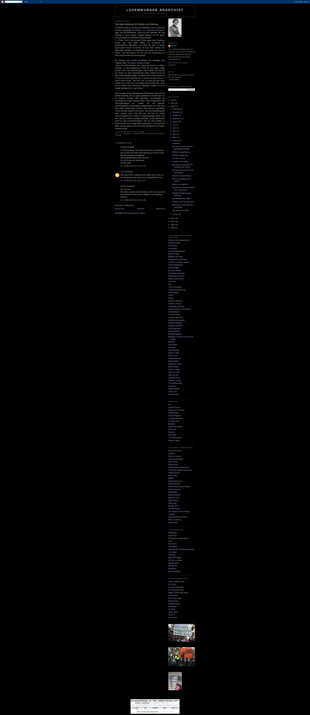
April (174, 134)
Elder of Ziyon (173, 462)
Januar (175, 214)
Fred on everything (174, 287)
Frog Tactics (172, 544)
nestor (122, 172)
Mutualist (171, 342)
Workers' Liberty (174, 440)
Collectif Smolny (174, 407)
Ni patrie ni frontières (175, 427)
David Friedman (173, 268)
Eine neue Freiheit (174, 270)
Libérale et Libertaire (175, 326)
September (177, 118)
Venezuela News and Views (178, 517)
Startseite (140, 209)
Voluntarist (172, 386)
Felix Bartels (131, 63)
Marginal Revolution (175, 481)
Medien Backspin (174, 484)
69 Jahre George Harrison (181, 152)
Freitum (171, 298)
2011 (173, 218)
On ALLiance (172, 345)
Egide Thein (172, 535)
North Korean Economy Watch (179, 487)
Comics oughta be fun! (176, 582)
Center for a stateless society (178, 262)
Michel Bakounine (174, 328)
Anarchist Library (174, 243)
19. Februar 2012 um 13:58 (133, 200)
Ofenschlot (172, 429)
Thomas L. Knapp (174, 380)
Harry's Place (173, 475)
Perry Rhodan (173, 595)
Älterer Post (160, 209)
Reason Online (173, 361)
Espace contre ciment (176, 279)
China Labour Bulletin (175, 459)
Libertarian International (176, 320)
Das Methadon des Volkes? (181, 198)
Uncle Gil (171, 615)
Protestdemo (136, 30)
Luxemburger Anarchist (155, 10)
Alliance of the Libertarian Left (178, 240)
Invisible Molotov (174, 312)
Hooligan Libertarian (175, 301)
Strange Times (173, 506)
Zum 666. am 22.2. (179, 158)
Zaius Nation (172, 617)
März (175, 137)
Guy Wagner (172, 546)
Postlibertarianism (174, 358)
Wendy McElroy (173, 389)
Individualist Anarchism (176, 306)
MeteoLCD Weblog (174, 557)
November (176, 112)
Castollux (171, 453)
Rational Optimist (174, 495)
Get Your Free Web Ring (148, 712)
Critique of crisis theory (176, 410)
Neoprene (171, 424)
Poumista (171, 432)
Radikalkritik (172, 492)
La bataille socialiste (175, 418)
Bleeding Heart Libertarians (177, 259)
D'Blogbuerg (172, 533)
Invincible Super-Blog (175, 587)
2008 (173, 228)
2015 (173, 100)
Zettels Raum (173, 522)
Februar (176, 140)
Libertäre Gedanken (175, 323)
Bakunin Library (173, 254)
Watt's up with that (174, 520)
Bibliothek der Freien (175, 257)
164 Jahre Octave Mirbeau (181, 176)
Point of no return (174, 489)
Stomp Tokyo (173, 612)
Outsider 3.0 (172, 566)
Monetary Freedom (175, 334)
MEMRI (171, 478)
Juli (174, 125)
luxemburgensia (139, 133)
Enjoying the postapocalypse (178, 538)
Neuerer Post (119, 209)
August (175, 122)
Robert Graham (173, 367)
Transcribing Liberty (175, 383)
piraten (150, 133)
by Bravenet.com (166, 712)
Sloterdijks (118, 38)
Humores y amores (175, 304)
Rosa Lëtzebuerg (174, 571)
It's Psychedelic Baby (176, 590)
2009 (173, 225)
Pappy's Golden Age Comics (178, 593)
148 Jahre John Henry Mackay (183, 202)
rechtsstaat (159, 133)
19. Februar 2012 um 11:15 (133, 166)
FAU (169, 284)
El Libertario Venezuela (176, 273)
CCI (169, 404)
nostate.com (172, 392)
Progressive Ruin (174, 604)
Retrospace (172, 606)
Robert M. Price (173, 498)
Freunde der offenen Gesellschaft (180, 470)
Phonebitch (172, 569)
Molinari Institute (174, 331)
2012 (173, 106)
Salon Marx (172, 435)
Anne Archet (172, 246)
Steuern (118, 135)
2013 (173, 103)
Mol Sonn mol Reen (175, 560)
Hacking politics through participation (181, 549)
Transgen (171, 514)
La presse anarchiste (175, 317)
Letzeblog (171, 555)
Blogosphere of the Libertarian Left (155, 705)
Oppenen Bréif (173, 563)
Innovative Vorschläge (180, 161)
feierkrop (127, 133)
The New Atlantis (174, 509)
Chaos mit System (174, 456)
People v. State (173, 353)
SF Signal (171, 609)
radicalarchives (173, 394)
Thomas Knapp (160, 703)
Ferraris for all (173, 464)
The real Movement (175, 438)
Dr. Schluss (172, 584)
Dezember (176, 109)
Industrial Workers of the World (179, 309)
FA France (171, 281)
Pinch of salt (172, 356)
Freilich (170, 295)
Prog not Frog (173, 601)
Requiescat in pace (175, 364)
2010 (173, 221)
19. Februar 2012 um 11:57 (133, 181)
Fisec (170, 541)
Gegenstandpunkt (174, 416)
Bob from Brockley (174, 451)
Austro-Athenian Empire (176, 251)
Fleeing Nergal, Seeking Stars (178, 467)
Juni (174, 128)
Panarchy (171, 347)
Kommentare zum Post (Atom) (134, 213)
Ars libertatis (172, 248)
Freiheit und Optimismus (177, 290)
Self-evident (172, 503)
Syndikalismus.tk (174, 378)
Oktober (176, 115)
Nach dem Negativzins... (181, 155)
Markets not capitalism (180, 184)
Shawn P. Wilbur (174, 369)
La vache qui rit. (174, 421)
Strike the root (173, 375)
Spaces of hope (173, 372)
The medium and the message (179, 511)
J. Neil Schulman (174, 315)
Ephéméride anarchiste (176, 276)
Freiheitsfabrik (173, 292)
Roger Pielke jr (173, 500)
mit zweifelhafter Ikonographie (154, 30)
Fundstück (176, 143)
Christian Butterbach (175, 265)
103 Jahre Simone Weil (180, 210)
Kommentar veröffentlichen (124, 205)
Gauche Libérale (174, 473)
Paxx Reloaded (173, 350)
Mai (174, 131)
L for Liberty (172, 552)
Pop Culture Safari (174, 598)
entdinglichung (173, 413)
